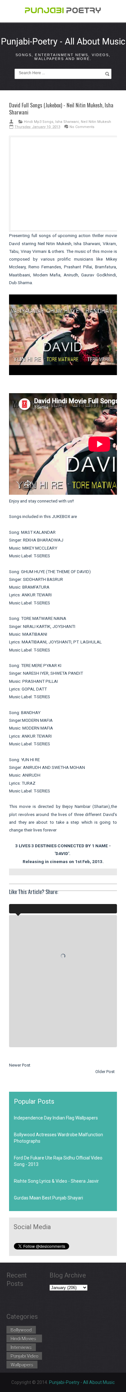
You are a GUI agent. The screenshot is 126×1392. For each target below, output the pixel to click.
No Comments (81, 127)
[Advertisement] (65, 182)
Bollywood (21, 1329)
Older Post (105, 1071)
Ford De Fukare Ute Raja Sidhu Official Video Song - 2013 (58, 1161)
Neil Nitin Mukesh (96, 122)
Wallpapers (22, 1364)
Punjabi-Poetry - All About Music (63, 41)
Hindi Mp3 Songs (38, 122)
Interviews (21, 1347)
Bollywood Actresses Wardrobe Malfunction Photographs (58, 1138)
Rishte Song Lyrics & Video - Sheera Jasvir (56, 1181)
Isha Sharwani (67, 122)
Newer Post (19, 1065)
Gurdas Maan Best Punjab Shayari (48, 1197)
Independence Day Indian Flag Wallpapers (56, 1117)
